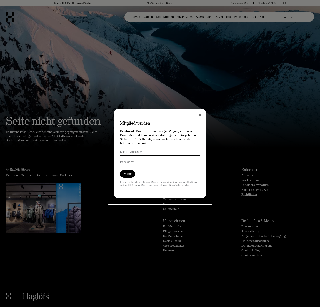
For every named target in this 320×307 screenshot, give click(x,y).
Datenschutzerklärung (164, 185)
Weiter (127, 174)
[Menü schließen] (200, 115)
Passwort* (127, 162)
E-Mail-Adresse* (131, 152)
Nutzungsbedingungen (171, 182)
